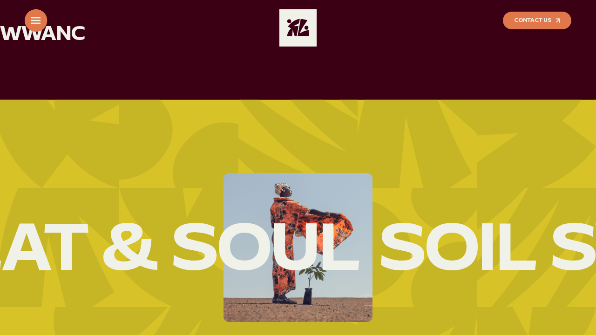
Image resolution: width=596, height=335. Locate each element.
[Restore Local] (298, 28)
